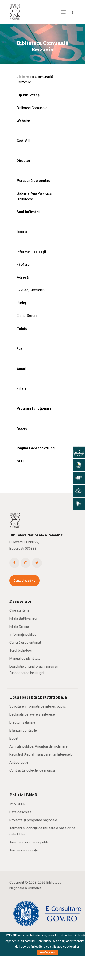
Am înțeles (47, 952)
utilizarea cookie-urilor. (65, 946)
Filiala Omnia (19, 626)
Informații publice (22, 634)
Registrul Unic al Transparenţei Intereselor (41, 754)
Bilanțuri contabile (23, 730)
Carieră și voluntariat (25, 642)
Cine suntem (19, 610)
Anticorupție (18, 762)
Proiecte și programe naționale (33, 820)
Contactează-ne (24, 580)
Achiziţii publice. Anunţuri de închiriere (38, 746)
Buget (13, 738)
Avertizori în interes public (29, 842)
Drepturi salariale (22, 722)
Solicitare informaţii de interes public (37, 706)
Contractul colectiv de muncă (32, 770)
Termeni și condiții (23, 850)
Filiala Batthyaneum (24, 618)
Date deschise (20, 812)
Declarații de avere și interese (32, 714)
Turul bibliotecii (20, 650)
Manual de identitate (25, 658)
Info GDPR (17, 804)
